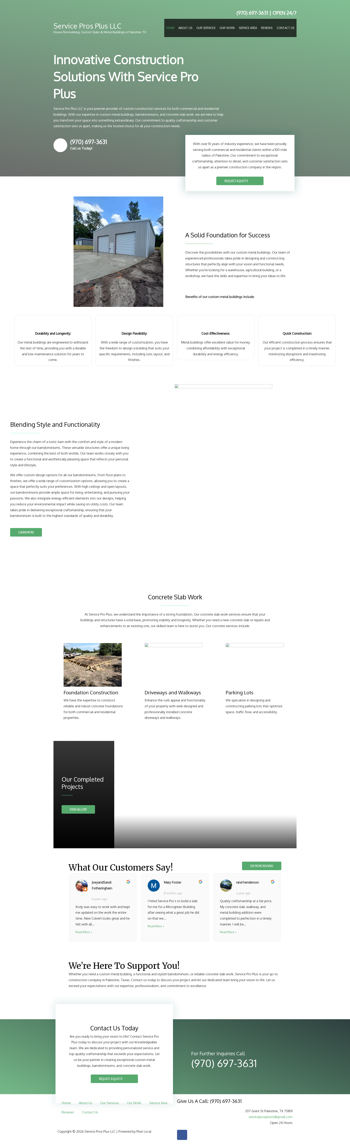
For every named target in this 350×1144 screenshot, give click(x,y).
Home (170, 28)
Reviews (267, 28)
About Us (185, 28)
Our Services (206, 28)
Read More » (84, 932)
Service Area (248, 28)
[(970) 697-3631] (60, 145)
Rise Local (144, 1131)
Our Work (227, 28)
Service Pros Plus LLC (87, 25)
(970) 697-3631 (251, 13)
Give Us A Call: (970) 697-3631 (209, 1101)
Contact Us (286, 28)
